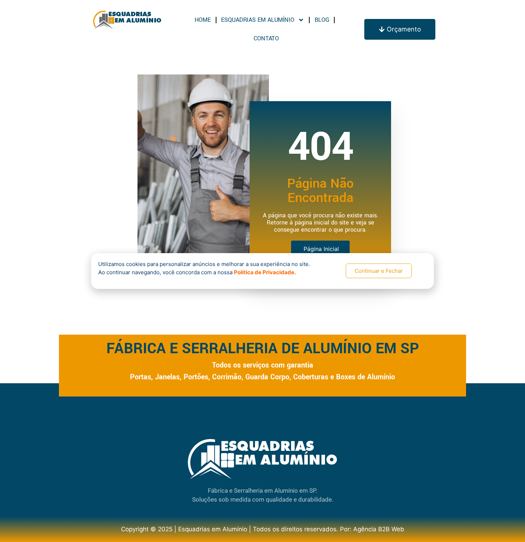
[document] (262, 271)
